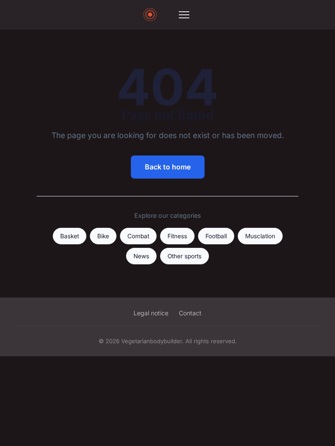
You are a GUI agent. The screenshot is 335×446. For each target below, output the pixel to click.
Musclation (260, 236)
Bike (103, 236)
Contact (190, 313)
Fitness (177, 236)
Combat (138, 236)
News (141, 256)
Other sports (185, 256)
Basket (69, 236)
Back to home (168, 166)
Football (216, 236)
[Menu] (184, 15)
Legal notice (150, 313)
